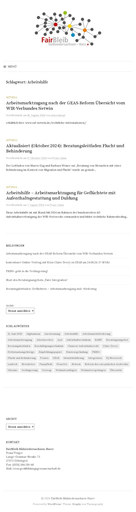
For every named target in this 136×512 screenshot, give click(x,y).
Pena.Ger (62, 364)
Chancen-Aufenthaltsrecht (83, 346)
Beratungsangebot (117, 339)
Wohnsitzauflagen (66, 370)
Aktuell (11, 97)
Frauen (44, 358)
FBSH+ (96, 352)
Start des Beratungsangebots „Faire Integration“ (37, 280)
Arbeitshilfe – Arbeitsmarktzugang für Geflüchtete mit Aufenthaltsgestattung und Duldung (61, 195)
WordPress (54, 504)
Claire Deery (110, 346)
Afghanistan (33, 333)
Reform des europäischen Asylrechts (106, 364)
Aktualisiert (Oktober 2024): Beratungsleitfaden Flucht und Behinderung (65, 148)
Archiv (10, 305)
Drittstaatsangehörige (21, 352)
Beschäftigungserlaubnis (49, 346)
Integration (95, 358)
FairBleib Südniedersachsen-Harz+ (73, 498)
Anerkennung (52, 333)
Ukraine (12, 370)
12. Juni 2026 (15, 333)
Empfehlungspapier (50, 352)
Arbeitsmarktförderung (96, 333)
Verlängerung (30, 370)
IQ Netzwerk (114, 358)
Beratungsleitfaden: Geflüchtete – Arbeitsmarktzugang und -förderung (51, 288)
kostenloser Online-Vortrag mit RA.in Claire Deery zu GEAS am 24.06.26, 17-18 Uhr (58, 262)
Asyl (59, 339)
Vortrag (46, 370)
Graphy (76, 504)
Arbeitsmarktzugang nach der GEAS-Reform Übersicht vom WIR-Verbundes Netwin (65, 105)
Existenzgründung (77, 352)
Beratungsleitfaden (19, 346)
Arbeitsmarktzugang (20, 339)
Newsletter (28, 364)
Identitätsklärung (74, 358)
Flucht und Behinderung (22, 358)
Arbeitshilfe (71, 333)
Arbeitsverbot (44, 339)
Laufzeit (13, 364)
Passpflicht (45, 364)
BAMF (98, 339)
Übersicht (116, 370)
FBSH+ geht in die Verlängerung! (27, 271)
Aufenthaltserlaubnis (78, 339)
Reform (76, 364)
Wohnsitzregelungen (93, 370)
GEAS (56, 358)
